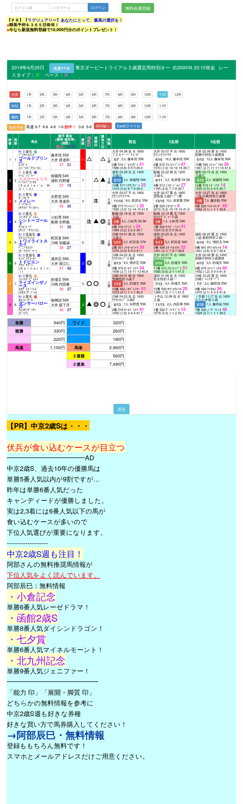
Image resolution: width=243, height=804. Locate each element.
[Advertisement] (115, 46)
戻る (121, 409)
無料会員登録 (137, 8)
